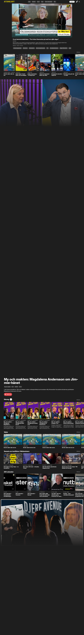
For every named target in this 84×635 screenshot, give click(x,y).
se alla (78, 52)
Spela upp (9, 394)
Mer (55, 1)
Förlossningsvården (17, 48)
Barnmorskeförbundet (40, 48)
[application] (42, 20)
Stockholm (25, 48)
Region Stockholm (63, 48)
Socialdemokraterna (54, 48)
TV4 (47, 48)
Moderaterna (31, 48)
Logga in (72, 1)
